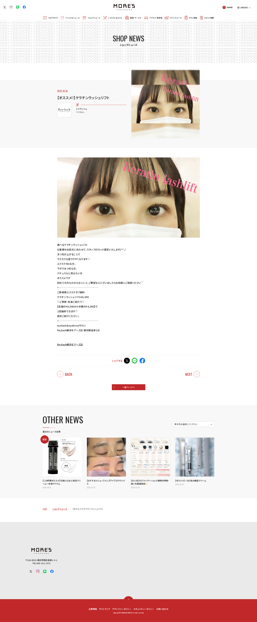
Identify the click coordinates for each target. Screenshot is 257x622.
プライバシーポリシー (121, 609)
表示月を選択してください (186, 424)
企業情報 (93, 609)
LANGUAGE (244, 8)
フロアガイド (53, 17)
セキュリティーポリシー (144, 609)
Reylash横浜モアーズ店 (70, 344)
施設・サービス (135, 17)
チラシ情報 (193, 17)
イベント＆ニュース (72, 17)
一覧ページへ (128, 387)
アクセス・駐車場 (155, 17)
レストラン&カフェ (115, 17)
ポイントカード (176, 17)
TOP (45, 509)
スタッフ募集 (209, 17)
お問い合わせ (162, 609)
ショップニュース (94, 17)
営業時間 (230, 7)
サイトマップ (104, 609)
